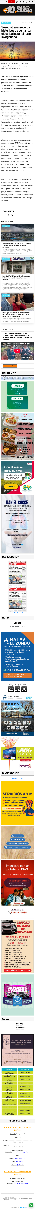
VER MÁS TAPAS (17, 613)
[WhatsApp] (17, 1)
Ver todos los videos (9, 366)
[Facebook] (23, 1)
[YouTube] (32, 1)
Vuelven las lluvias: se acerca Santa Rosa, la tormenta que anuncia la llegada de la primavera (17, 245)
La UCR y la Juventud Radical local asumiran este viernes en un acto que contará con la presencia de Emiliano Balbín (16, 314)
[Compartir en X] (8, 215)
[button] (6, 1)
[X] (20, 1)
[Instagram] (26, 1)
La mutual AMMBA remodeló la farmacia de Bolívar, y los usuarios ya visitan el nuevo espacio (16, 278)
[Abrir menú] (3, 17)
